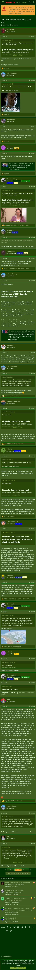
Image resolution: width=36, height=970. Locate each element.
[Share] (29, 36)
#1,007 (33, 258)
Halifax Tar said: (6, 84)
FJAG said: (5, 847)
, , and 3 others (17, 225)
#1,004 (33, 153)
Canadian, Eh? (10, 918)
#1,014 (33, 582)
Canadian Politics (19, 884)
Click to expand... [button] (18, 55)
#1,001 (33, 36)
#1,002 (33, 80)
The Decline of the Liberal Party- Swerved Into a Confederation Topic (18, 909)
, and (14, 444)
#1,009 (33, 352)
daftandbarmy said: (7, 412)
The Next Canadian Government (17, 883)
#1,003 (33, 126)
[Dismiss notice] (33, 7)
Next (24, 870)
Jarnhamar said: (6, 40)
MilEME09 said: (6, 377)
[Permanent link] (19, 297)
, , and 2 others (16, 268)
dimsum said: (6, 686)
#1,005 (33, 186)
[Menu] (2, 2)
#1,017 (33, 683)
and (12, 396)
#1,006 (33, 237)
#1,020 (33, 843)
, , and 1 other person (16, 599)
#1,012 (33, 456)
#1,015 (33, 612)
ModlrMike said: (6, 615)
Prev (11, 870)
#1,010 (33, 373)
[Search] (34, 2)
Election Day (22, 310)
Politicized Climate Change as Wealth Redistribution (16, 899)
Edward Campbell (9, 884)
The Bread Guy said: (7, 662)
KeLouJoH (7, 902)
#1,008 (33, 281)
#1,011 (33, 408)
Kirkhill (7, 912)
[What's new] (30, 2)
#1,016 (33, 659)
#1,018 (33, 706)
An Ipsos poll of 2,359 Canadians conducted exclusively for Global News (15, 321)
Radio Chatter (13, 920)
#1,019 (33, 813)
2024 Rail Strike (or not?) (14, 890)
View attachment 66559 (9, 667)
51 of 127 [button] (18, 870)
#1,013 (33, 528)
